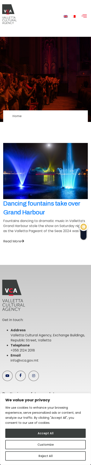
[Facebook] (20, 376)
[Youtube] (7, 376)
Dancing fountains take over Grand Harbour (41, 208)
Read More (12, 241)
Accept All (46, 433)
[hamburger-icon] (84, 16)
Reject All (46, 456)
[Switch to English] (66, 16)
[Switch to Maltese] (74, 16)
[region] (45, 429)
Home (17, 116)
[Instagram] (33, 376)
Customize (45, 445)
